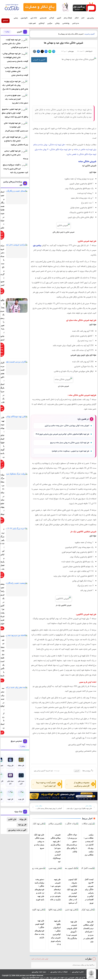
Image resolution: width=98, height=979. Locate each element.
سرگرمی (49, 23)
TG (54, 51)
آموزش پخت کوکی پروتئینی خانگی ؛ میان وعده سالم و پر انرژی (67, 425)
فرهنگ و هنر (68, 18)
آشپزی (59, 18)
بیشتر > (7, 32)
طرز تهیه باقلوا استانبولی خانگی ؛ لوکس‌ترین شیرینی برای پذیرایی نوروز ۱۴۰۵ (62, 434)
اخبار (82, 18)
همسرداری (43, 18)
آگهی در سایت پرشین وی (17, 830)
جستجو (5, 20)
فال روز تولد (22, 824)
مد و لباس (75, 23)
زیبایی (16, 18)
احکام (77, 18)
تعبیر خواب (32, 23)
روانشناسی (65, 23)
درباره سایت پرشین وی (39, 972)
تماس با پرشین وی (78, 972)
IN (38, 51)
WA (50, 51)
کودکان (51, 18)
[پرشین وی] (84, 7)
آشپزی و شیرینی (89, 34)
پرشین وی (90, 18)
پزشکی (57, 23)
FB (46, 51)
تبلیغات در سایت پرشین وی (59, 972)
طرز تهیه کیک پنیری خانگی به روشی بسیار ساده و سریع (69, 442)
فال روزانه (22, 819)
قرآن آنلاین (12, 819)
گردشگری (41, 23)
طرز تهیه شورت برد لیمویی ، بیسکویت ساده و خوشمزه (70, 451)
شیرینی (77, 770)
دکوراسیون (24, 18)
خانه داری (33, 18)
